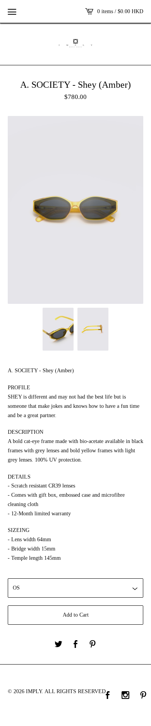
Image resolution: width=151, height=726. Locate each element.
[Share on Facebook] (75, 644)
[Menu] (12, 11)
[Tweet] (58, 644)
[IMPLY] (75, 43)
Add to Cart (76, 615)
